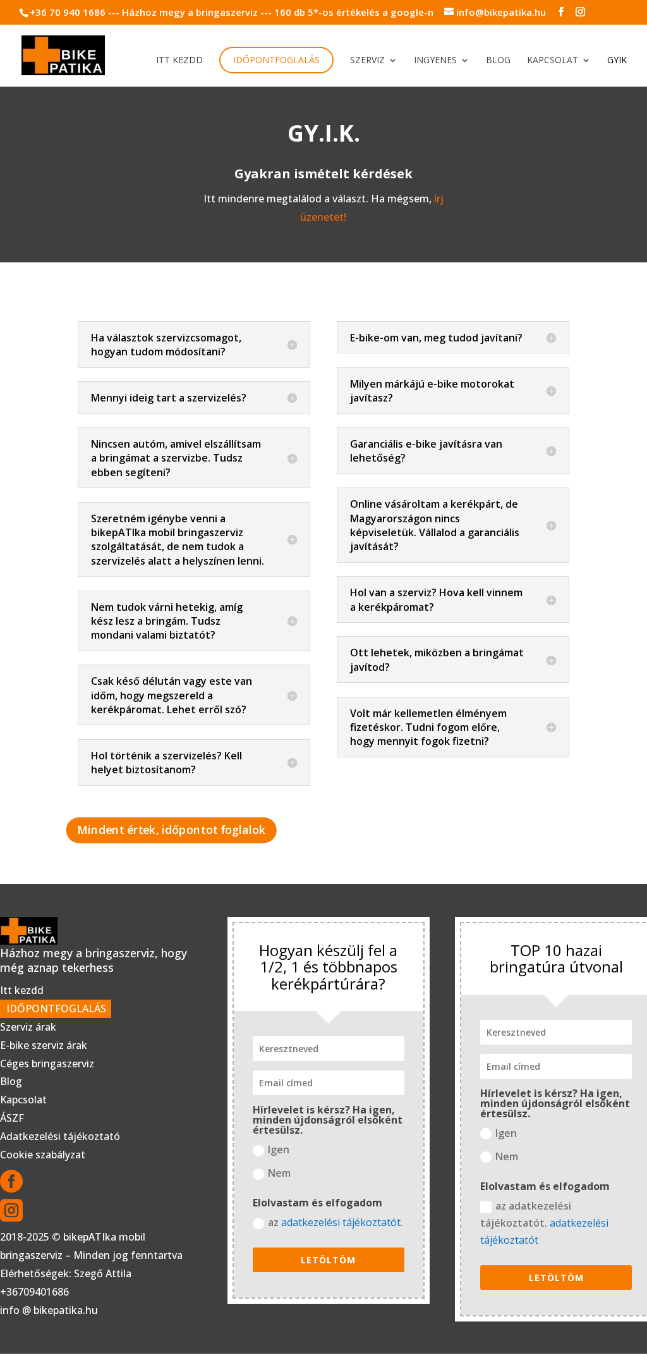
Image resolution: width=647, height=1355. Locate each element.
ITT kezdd (179, 61)
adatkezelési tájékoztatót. (341, 1222)
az (335, 1222)
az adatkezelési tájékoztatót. (544, 1223)
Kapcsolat (552, 61)
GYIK (617, 61)
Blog (498, 61)
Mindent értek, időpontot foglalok (172, 829)
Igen (278, 1149)
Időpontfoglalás (276, 60)
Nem (279, 1173)
